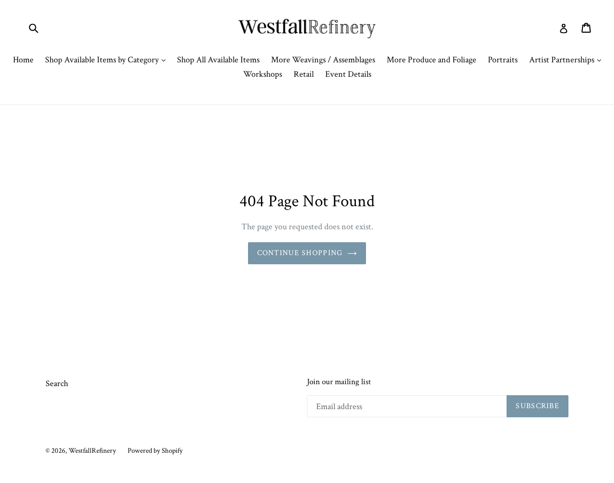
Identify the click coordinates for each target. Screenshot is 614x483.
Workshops (262, 74)
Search (57, 383)
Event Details (348, 74)
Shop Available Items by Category (107, 59)
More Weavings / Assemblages (323, 59)
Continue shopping (300, 253)
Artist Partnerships (567, 59)
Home (23, 59)
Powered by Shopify (155, 450)
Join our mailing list (339, 382)
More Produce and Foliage (431, 59)
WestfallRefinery (92, 450)
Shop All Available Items (218, 59)
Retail (304, 74)
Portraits (503, 59)
